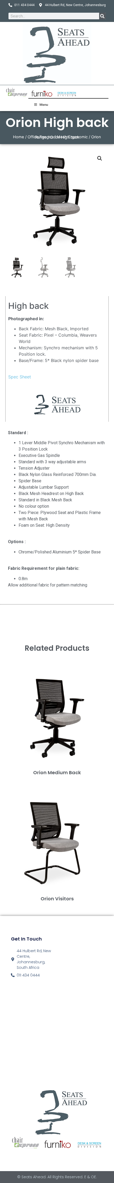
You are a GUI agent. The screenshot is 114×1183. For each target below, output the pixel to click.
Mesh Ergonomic (72, 137)
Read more (57, 781)
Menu (44, 105)
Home (18, 137)
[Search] (102, 16)
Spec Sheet (19, 376)
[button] (99, 158)
